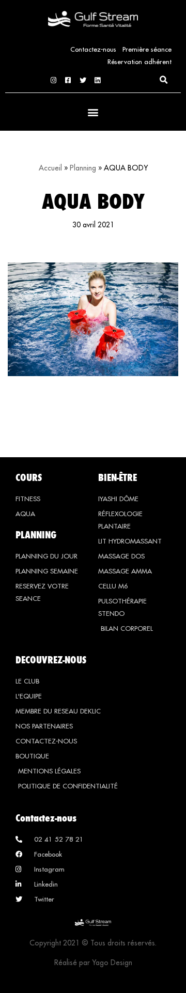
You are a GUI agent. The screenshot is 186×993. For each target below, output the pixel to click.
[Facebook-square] (68, 80)
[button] (163, 80)
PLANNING (36, 535)
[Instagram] (53, 80)
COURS (29, 477)
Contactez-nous (93, 49)
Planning (83, 168)
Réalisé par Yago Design (93, 962)
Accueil (50, 168)
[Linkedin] (97, 80)
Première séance (147, 49)
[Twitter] (83, 80)
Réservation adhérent (139, 61)
